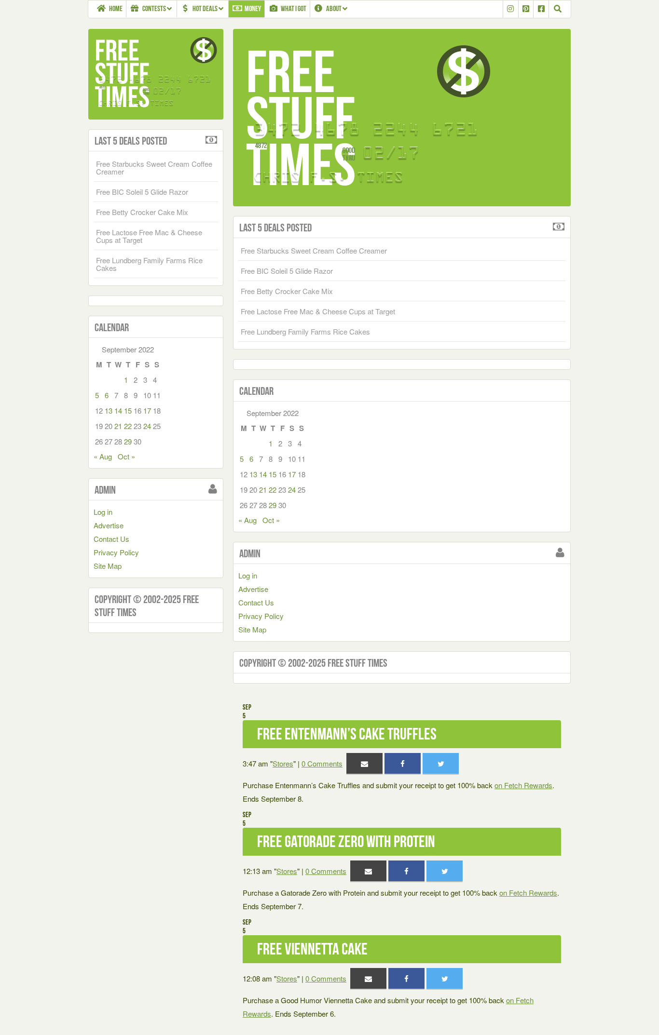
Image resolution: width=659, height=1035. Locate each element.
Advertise (253, 589)
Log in (247, 575)
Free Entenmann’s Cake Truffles (347, 734)
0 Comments (322, 763)
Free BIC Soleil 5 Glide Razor (287, 271)
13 (253, 474)
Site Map (252, 629)
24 (292, 489)
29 (272, 505)
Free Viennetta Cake (312, 949)
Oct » (271, 520)
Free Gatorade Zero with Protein (346, 841)
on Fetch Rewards (523, 785)
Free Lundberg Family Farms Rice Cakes (305, 331)
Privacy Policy (261, 616)
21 (263, 489)
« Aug (247, 520)
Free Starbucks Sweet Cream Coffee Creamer (314, 250)
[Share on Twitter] (441, 763)
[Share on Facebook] (402, 763)
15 (272, 474)
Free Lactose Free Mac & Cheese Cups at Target (318, 311)
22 (272, 489)
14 (263, 474)
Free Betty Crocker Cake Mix (287, 291)
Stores (283, 763)
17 (292, 474)
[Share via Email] (364, 763)
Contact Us (256, 602)
